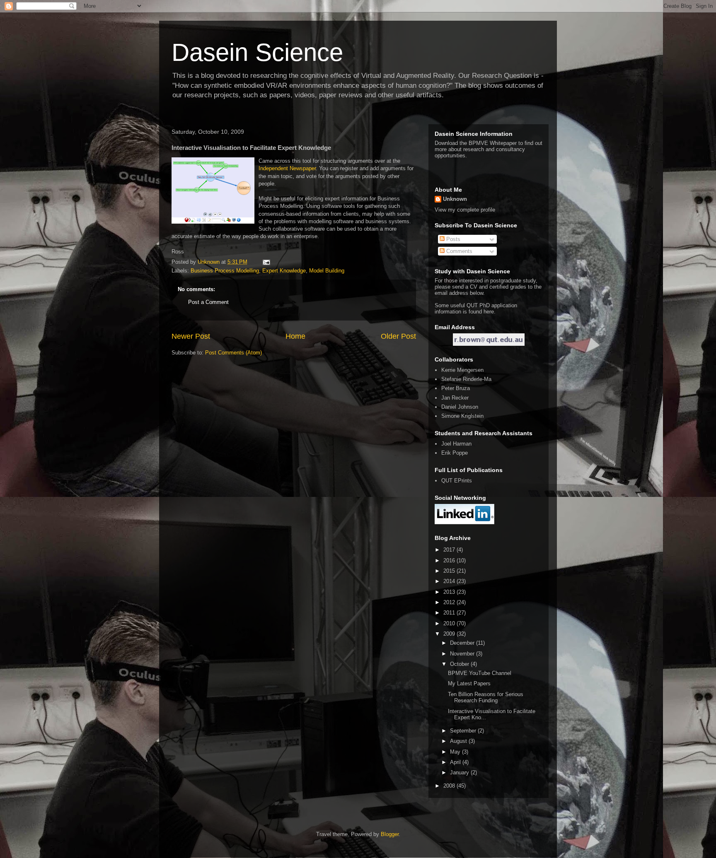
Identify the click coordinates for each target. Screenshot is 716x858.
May (456, 752)
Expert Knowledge (284, 271)
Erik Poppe (454, 453)
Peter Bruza (455, 388)
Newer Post (191, 336)
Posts (452, 239)
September (464, 731)
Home (295, 336)
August (459, 741)
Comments (458, 251)
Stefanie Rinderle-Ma (466, 379)
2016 (450, 560)
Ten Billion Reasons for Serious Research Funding (485, 697)
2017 (450, 550)
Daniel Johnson (459, 407)
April (456, 762)
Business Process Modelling (225, 271)
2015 (450, 571)
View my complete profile (465, 210)
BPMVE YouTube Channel (479, 673)
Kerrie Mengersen (462, 370)
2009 (450, 634)
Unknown (455, 199)
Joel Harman (456, 444)
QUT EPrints (456, 480)
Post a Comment (208, 302)
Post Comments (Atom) (233, 352)
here (489, 311)
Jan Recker (455, 398)
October (460, 664)
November (463, 654)
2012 (450, 602)
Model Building (326, 271)
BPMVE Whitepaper (493, 143)
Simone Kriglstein (462, 416)
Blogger (390, 834)
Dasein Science (257, 52)
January (460, 772)
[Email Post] (266, 262)
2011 (450, 613)
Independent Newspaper (287, 168)
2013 (450, 592)
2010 (450, 623)
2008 (450, 786)
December (463, 643)
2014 (450, 581)
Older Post (398, 336)
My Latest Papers (469, 683)
